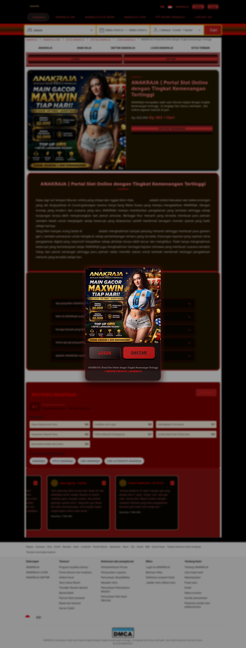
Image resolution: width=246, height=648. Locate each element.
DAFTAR (139, 353)
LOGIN (104, 353)
